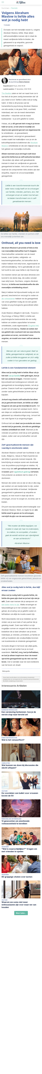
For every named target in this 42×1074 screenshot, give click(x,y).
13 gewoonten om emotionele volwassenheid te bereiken (15, 822)
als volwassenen (8, 299)
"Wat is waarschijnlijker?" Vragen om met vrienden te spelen (19, 850)
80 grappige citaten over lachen (17, 877)
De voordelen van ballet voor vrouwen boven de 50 (20, 794)
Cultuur (4, 791)
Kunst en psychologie (9, 738)
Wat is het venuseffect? (13, 740)
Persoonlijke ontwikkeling (11, 819)
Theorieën (14, 8)
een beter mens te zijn (10, 605)
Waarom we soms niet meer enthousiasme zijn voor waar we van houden (19, 904)
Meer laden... (21, 913)
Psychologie (5, 8)
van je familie (14, 376)
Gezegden (5, 847)
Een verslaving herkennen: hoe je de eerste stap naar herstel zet (19, 713)
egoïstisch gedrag (22, 472)
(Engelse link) (33, 326)
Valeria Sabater (24, 82)
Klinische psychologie (9, 710)
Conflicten (6, 763)
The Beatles (6, 93)
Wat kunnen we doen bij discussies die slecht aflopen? (20, 766)
